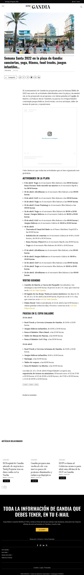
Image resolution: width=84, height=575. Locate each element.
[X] (27, 77)
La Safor (25, 384)
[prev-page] (3, 487)
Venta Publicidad (49, 539)
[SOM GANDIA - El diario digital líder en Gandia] (38, 7)
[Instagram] (40, 545)
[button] (81, 7)
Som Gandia (5, 549)
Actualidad (6, 459)
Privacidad (47, 567)
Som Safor (4, 552)
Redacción (5, 477)
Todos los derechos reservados (40, 574)
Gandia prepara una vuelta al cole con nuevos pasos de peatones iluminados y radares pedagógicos (41, 469)
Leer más (6, 480)
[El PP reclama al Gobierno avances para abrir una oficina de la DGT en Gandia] (70, 452)
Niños (36, 384)
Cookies (36, 567)
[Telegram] (31, 77)
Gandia (31, 384)
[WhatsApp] (20, 77)
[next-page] (5, 487)
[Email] (35, 77)
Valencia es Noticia (7, 557)
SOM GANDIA (25, 574)
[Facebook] (23, 77)
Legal (41, 567)
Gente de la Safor (6, 555)
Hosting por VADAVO (57, 574)
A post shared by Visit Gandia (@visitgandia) (50, 163)
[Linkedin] (39, 77)
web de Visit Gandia (37, 290)
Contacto (40, 539)
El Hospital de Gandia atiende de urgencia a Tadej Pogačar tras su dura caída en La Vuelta (13, 469)
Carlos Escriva (8, 70)
